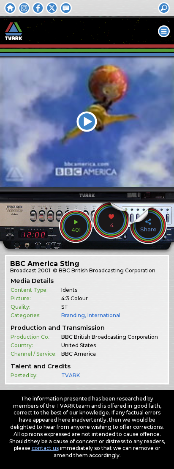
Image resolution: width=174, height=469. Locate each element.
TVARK (70, 375)
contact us (45, 448)
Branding (73, 315)
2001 (44, 270)
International (103, 315)
